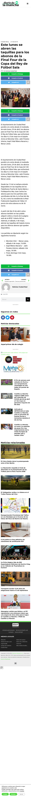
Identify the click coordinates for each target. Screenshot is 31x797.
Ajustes (21, 794)
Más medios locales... (22, 645)
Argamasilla (4, 643)
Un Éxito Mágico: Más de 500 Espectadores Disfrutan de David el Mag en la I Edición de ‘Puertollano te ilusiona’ (15, 565)
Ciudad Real (5, 41)
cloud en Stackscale (5, 659)
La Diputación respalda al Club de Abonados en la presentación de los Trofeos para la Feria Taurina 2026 (14, 469)
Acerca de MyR (19, 632)
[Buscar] (28, 299)
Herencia (18, 643)
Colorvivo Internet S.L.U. (17, 653)
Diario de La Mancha (21, 641)
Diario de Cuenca (20, 639)
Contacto (11, 632)
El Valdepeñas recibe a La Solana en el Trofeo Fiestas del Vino (15, 493)
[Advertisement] (15, 23)
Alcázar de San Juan (6, 641)
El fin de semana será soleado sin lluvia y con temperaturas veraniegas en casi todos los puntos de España (22, 384)
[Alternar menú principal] (27, 3)
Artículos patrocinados (8, 630)
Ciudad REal (5, 294)
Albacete (3, 639)
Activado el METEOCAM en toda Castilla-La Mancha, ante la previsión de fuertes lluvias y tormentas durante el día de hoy (22, 414)
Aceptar (5, 794)
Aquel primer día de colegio (12, 344)
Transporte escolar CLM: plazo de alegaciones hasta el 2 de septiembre (14, 589)
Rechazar (13, 794)
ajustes (22, 791)
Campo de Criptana (6, 645)
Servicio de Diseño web (22, 630)
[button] (15, 663)
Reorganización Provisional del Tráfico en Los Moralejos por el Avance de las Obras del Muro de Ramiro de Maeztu (15, 517)
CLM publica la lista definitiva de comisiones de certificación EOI (13, 540)
